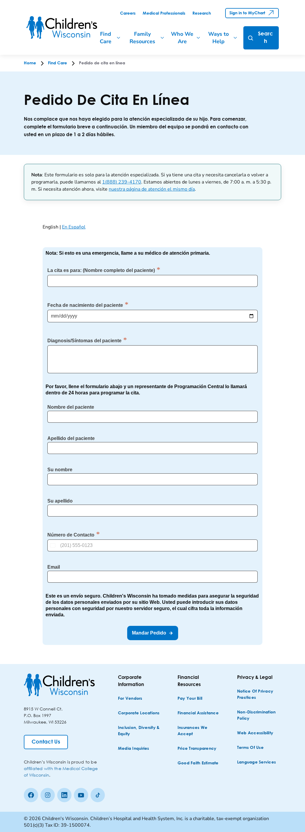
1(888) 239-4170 (121, 182)
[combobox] (53, 545)
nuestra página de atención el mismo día (152, 189)
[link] (128, 13)
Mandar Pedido (149, 632)
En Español (73, 227)
